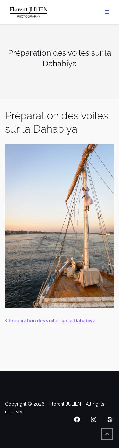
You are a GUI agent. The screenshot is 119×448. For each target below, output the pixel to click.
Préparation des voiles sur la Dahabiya (52, 320)
